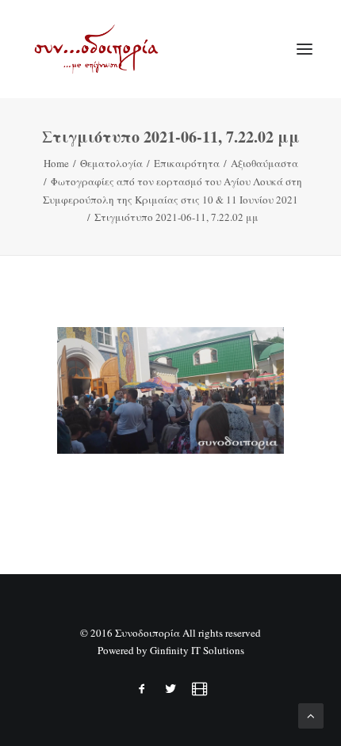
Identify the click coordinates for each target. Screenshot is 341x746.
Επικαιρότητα (187, 163)
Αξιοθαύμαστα (264, 163)
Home (56, 163)
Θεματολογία (111, 163)
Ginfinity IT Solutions (197, 650)
